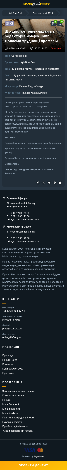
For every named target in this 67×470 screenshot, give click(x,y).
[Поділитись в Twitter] (43, 182)
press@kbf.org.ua (12, 328)
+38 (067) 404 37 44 (13, 311)
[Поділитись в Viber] (55, 182)
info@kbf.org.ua (11, 319)
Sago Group (39, 456)
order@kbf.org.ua (11, 337)
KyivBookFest (28, 62)
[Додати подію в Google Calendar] (53, 23)
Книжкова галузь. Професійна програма (35, 69)
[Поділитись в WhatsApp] (60, 182)
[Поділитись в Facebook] (38, 182)
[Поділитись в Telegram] (49, 182)
